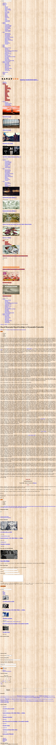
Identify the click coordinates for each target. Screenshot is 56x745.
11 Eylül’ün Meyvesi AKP (6, 532)
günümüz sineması (10, 691)
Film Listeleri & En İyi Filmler (10, 56)
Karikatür (6, 242)
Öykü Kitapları (7, 27)
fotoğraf (44, 431)
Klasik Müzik (7, 38)
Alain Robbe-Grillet (31, 435)
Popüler (4, 592)
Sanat (4, 45)
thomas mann (24, 507)
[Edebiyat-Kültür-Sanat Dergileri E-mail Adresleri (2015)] (11, 253)
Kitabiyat (4, 23)
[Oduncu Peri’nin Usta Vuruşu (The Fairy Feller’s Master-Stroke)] (11, 222)
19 (2, 681)
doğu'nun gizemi (28, 506)
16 (9, 680)
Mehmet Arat (7, 64)
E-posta (2, 571)
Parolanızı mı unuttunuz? (7, 671)
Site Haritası (5, 740)
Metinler (6, 177)
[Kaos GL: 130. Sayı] (11, 280)
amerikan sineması (25, 691)
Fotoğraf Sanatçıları (8, 103)
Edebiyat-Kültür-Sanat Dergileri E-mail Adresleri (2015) (15, 255)
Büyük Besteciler (8, 34)
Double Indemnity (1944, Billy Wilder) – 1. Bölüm (11, 538)
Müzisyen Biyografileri (9, 176)
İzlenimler (6, 102)
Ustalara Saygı (7, 21)
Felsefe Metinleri (8, 28)
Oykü (6, 18)
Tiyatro (4, 74)
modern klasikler (34, 688)
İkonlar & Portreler (8, 53)
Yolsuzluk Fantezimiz (5, 517)
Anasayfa (4, 2)
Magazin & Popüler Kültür (9, 60)
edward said (37, 506)
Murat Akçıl (7, 67)
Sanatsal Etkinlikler (8, 244)
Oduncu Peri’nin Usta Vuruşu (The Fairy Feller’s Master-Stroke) (17, 224)
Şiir (5, 5)
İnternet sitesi (2, 573)
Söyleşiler (6, 48)
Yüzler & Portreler (8, 105)
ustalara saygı (21, 688)
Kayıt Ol (4, 670)
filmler (14, 691)
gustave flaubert (41, 506)
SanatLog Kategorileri (4, 659)
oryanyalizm (10, 507)
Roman (6, 19)
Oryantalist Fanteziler (4, 507)
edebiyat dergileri (9, 688)
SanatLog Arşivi (3, 655)
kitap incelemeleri (4, 688)
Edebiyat (4, 4)
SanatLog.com (30, 691)
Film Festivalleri (7, 55)
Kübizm (6, 184)
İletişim (4, 741)
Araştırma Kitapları (8, 25)
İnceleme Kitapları (8, 26)
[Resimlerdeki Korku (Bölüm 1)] (11, 208)
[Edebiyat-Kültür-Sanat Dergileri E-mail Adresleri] (11, 267)
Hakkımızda (5, 3)
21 (5, 681)
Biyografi (6, 6)
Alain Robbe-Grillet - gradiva (15, 506)
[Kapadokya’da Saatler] (11, 141)
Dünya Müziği (7, 35)
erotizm (42, 688)
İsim (1, 569)
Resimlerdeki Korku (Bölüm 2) (9, 197)
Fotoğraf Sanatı (7, 104)
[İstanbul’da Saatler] (11, 114)
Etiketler (4, 594)
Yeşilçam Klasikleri (8, 51)
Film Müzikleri (7, 36)
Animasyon (7, 52)
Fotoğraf (4, 22)
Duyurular (6, 241)
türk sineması (33, 691)
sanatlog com (14, 688)
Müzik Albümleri (8, 175)
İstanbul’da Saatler (7, 116)
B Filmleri (6, 54)
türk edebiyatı (17, 688)
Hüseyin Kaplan (7, 65)
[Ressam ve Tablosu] (11, 235)
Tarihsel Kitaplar (8, 30)
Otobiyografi (7, 17)
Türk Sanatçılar (7, 42)
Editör (1, 329)
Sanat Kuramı (7, 243)
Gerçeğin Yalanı (4, 516)
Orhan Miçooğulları (8, 68)
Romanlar (6, 29)
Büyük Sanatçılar (8, 183)
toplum (16, 691)
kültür (18, 691)
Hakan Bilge (7, 63)
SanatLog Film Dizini (6, 61)
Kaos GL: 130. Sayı (7, 282)
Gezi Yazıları (7, 11)
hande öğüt (46, 506)
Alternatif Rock (7, 33)
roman (1, 688)
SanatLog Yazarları (6, 62)
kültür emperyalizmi (52, 506)
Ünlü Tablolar (7, 182)
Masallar (6, 15)
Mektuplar (6, 16)
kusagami (21, 691)
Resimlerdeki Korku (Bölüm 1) (9, 210)
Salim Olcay (7, 66)
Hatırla (5, 668)
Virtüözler (6, 43)
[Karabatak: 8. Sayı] (11, 293)
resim (42, 431)
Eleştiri (6, 10)
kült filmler (5, 691)
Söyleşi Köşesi (7, 20)
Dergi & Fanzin (7, 8)
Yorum (1, 581)
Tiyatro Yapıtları (7, 31)
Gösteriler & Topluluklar (9, 37)
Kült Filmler (7, 58)
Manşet (4, 73)
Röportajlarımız (5, 72)
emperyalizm (43, 418)
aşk (19, 691)
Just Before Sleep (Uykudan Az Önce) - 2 (12, 156)
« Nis (1, 683)
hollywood (44, 688)
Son (3, 591)
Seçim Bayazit (7, 70)
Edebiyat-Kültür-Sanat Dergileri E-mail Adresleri (14, 269)
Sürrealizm (7, 186)
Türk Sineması (7, 49)
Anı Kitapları (7, 24)
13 (3, 680)
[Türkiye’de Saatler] (11, 127)
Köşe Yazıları (7, 12)
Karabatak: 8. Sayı (7, 296)
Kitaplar (6, 13)
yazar (1, 349)
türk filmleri (28, 688)
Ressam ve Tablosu (7, 237)
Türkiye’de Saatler (7, 130)
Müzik (4, 32)
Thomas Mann (29, 348)
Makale (6, 14)
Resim (4, 44)
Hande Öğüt (7, 69)
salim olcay (1, 691)
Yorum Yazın (23, 329)
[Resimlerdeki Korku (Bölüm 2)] (11, 195)
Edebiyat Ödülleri (8, 9)
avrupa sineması (39, 688)
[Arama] (0, 589)
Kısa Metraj (7, 57)
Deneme (6, 7)
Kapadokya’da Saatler (8, 143)
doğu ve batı (23, 506)
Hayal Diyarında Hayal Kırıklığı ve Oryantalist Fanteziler (16, 623)
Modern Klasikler (8, 47)
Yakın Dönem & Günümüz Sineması (11, 50)
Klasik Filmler (7, 59)
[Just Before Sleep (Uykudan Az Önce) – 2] (11, 154)
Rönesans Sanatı (7, 185)
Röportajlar (7, 178)
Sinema (4, 46)
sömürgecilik (17, 507)
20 (3, 681)
